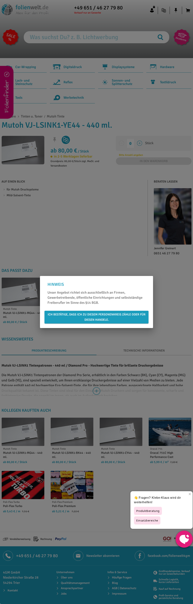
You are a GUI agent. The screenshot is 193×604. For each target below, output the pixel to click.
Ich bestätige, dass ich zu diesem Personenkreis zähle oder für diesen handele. (97, 317)
